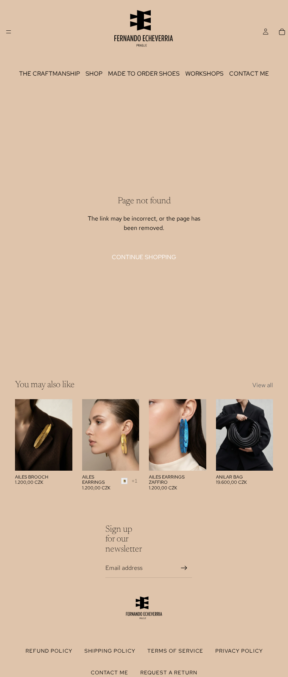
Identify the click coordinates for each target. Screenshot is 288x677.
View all (262, 385)
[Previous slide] (90, 434)
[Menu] (8, 31)
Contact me (109, 672)
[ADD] (61, 459)
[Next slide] (131, 434)
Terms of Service (175, 650)
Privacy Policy (239, 650)
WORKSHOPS (204, 74)
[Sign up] (184, 568)
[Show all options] (134, 481)
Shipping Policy (109, 650)
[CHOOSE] (127, 459)
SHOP (94, 74)
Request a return (168, 672)
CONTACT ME (249, 74)
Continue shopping (144, 257)
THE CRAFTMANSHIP (49, 74)
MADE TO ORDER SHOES (144, 74)
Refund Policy (49, 650)
